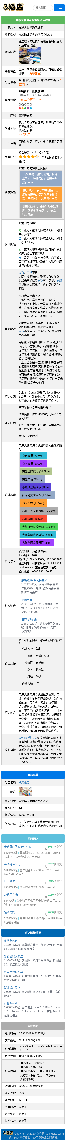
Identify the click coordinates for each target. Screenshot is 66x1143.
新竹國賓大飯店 (13, 956)
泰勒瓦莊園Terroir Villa (17, 846)
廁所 (59, 280)
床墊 (40, 280)
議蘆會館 (9, 912)
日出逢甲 (9, 881)
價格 (29, 272)
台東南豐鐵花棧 (13, 972)
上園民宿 (26, 600)
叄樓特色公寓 (12, 864)
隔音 (21, 331)
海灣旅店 (24, 782)
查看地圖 (24, 134)
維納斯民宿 (11, 940)
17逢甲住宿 (11, 894)
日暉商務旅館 (29, 619)
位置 (21, 272)
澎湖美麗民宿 (12, 987)
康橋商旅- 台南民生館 (34, 580)
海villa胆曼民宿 (28, 737)
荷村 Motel (10, 1003)
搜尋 (59, 8)
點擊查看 (34, 73)
